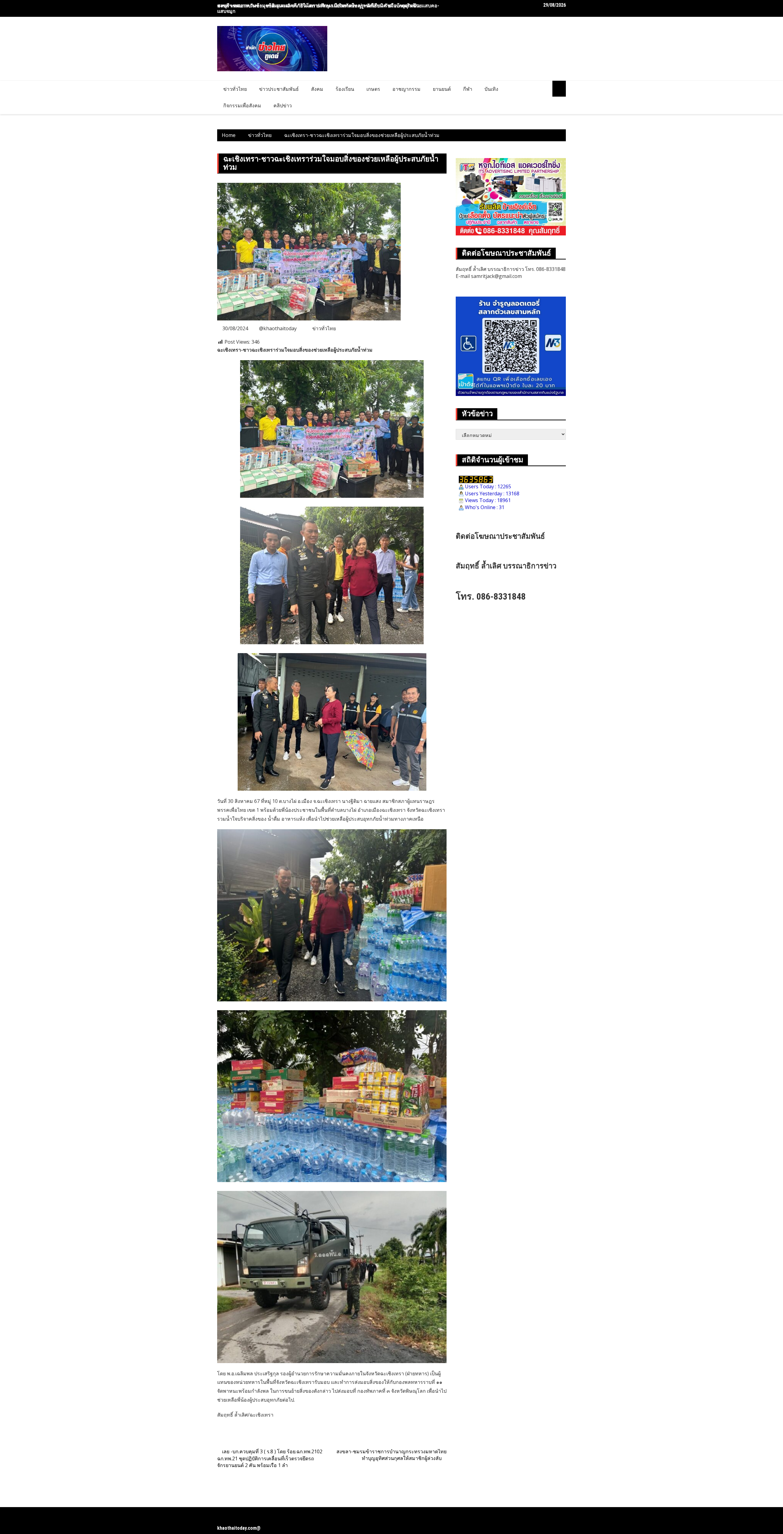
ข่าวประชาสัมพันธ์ (279, 89)
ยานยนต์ (442, 89)
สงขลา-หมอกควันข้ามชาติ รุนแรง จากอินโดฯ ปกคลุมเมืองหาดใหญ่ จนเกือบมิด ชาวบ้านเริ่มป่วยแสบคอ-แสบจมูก (328, 8)
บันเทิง (491, 89)
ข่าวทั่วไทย (235, 89)
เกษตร (373, 89)
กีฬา (467, 89)
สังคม (317, 89)
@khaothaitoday (278, 328)
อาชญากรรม (406, 89)
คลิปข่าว (282, 105)
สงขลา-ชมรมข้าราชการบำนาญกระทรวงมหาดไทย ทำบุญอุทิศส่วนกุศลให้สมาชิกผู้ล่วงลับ (391, 1455)
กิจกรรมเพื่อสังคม (242, 105)
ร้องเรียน (345, 89)
